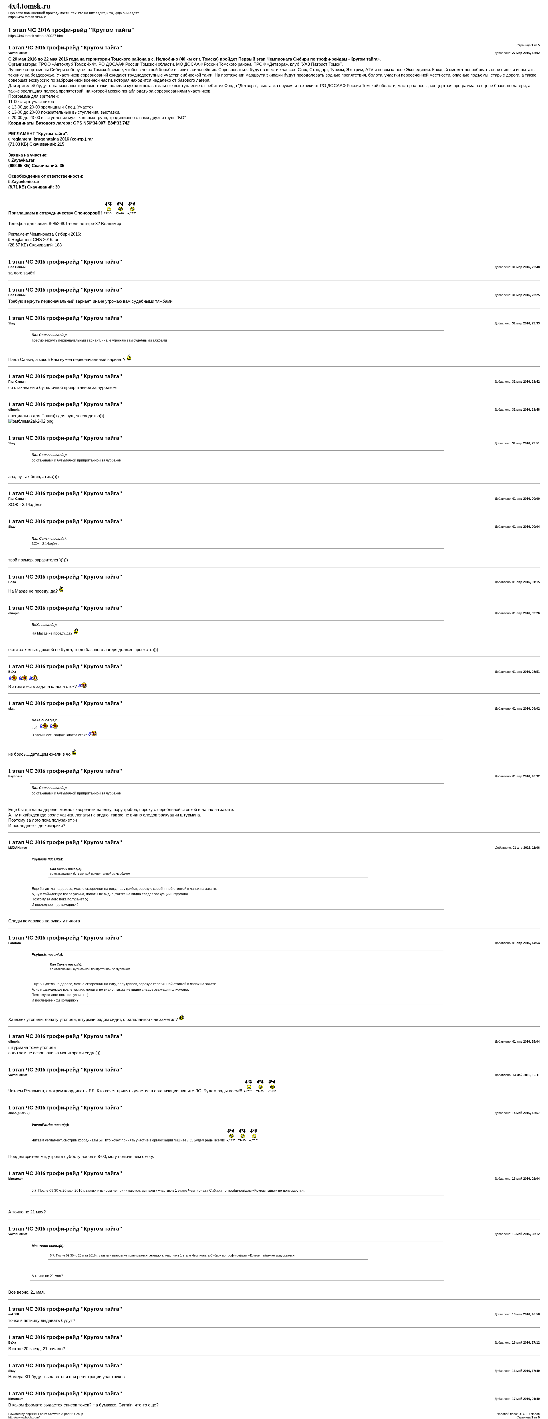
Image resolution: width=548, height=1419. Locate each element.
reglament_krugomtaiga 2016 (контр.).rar (52, 139)
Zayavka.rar (23, 160)
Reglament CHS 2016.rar (35, 239)
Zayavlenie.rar (25, 181)
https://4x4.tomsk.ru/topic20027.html (36, 36)
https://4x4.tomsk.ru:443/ (27, 17)
